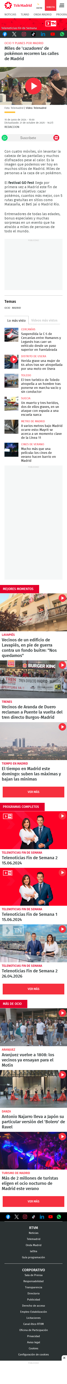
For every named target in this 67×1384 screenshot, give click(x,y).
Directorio (34, 1293)
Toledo (26, 375)
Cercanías (28, 329)
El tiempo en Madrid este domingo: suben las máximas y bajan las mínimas (33, 741)
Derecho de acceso (33, 1305)
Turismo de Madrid (16, 1173)
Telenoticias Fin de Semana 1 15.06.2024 (33, 887)
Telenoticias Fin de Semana (22, 852)
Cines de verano (32, 444)
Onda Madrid (43, 14)
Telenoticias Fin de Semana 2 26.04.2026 (33, 943)
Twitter (14, 34)
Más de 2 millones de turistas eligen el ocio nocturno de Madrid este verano (33, 1151)
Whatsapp (62, 34)
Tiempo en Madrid (15, 763)
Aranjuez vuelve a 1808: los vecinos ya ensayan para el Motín (33, 1027)
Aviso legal (33, 1342)
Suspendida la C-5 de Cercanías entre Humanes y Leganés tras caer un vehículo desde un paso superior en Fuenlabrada (11, 335)
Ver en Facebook (8, 1217)
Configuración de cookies (33, 1354)
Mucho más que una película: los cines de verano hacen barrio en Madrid (11, 450)
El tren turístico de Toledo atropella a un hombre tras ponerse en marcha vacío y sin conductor (11, 381)
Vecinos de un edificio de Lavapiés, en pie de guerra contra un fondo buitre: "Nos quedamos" (33, 612)
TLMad (25, 14)
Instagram (24, 34)
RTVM (33, 1228)
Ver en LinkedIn (42, 1216)
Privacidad (33, 1336)
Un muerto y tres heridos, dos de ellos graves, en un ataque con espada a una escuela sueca (11, 404)
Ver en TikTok (33, 1217)
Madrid (16, 308)
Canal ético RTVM (33, 1324)
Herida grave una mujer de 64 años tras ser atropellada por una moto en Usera (11, 362)
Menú (61, 5)
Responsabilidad (33, 1281)
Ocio (7, 308)
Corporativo (33, 1270)
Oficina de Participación (33, 1330)
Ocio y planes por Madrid (23, 43)
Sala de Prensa (34, 1275)
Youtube (53, 34)
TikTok (33, 34)
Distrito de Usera (33, 356)
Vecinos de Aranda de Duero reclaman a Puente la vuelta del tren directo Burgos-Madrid (33, 679)
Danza (6, 1111)
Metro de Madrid (33, 421)
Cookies (33, 1348)
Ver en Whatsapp (59, 1216)
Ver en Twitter (16, 1217)
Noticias (10, 14)
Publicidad (33, 1299)
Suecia (25, 398)
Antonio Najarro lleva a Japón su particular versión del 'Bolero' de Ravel (33, 1089)
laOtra (33, 1251)
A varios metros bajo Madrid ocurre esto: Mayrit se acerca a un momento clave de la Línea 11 (11, 427)
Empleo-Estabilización (33, 1312)
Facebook (5, 34)
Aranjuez (8, 1049)
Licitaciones (33, 1318)
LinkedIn (43, 34)
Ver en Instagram (25, 1216)
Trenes (7, 701)
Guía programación (33, 1257)
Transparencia (33, 1287)
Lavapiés (8, 634)
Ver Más (33, 791)
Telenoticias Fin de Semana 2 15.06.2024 (33, 830)
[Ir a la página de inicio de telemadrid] (18, 5)
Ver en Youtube (50, 1216)
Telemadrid (33, 1239)
